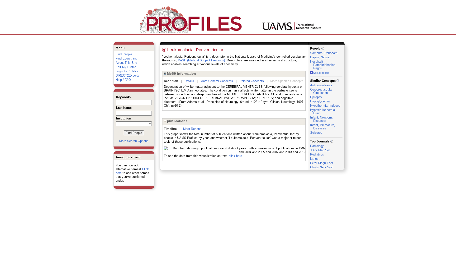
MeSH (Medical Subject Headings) (201, 60)
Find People (124, 54)
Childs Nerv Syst (321, 167)
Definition (171, 81)
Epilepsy (316, 97)
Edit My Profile (126, 67)
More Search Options (133, 141)
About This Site (126, 62)
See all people (321, 72)
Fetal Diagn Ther (321, 163)
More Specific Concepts (286, 81)
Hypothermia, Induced (325, 105)
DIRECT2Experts (127, 75)
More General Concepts (216, 81)
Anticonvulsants (321, 85)
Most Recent (192, 129)
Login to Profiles (127, 71)
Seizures (316, 132)
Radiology (317, 146)
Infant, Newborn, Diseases (321, 119)
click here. (236, 156)
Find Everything (126, 58)
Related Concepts (251, 81)
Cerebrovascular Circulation (321, 91)
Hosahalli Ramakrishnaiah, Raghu (323, 65)
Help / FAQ (123, 80)
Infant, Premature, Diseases (322, 126)
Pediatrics (317, 154)
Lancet (314, 158)
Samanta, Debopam (323, 53)
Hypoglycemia (320, 101)
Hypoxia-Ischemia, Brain (323, 111)
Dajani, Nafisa (319, 57)
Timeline (170, 129)
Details (189, 81)
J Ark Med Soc (320, 150)
